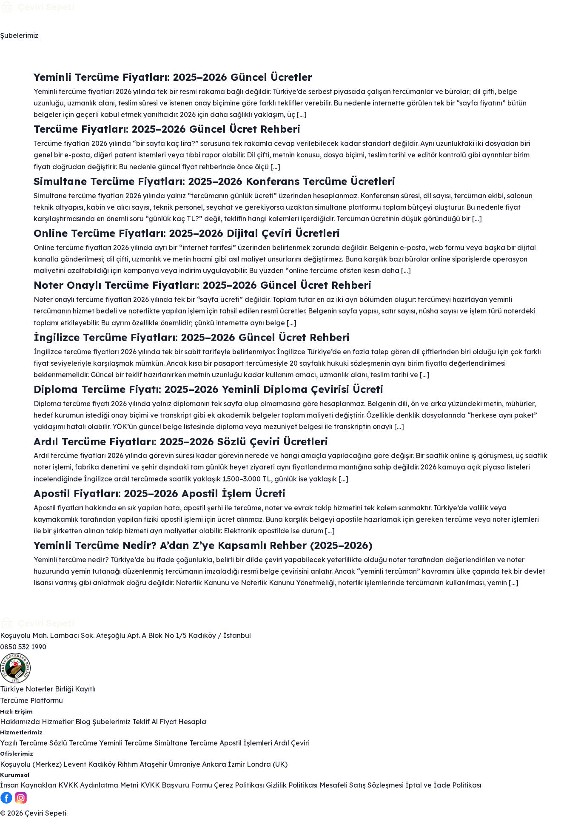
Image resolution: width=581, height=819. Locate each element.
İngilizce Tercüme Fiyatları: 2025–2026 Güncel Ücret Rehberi (192, 337)
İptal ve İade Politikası (443, 785)
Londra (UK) (267, 764)
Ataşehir (153, 764)
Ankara (214, 764)
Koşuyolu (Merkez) (31, 764)
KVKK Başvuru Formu (176, 785)
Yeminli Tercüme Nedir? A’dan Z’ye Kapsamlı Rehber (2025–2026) (203, 545)
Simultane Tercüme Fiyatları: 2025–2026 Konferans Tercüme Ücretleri (214, 181)
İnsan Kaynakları (28, 785)
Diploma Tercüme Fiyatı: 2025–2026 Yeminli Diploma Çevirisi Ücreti (208, 389)
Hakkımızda (243, 21)
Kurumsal (167, 21)
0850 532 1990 (23, 647)
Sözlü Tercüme (73, 743)
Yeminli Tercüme (126, 743)
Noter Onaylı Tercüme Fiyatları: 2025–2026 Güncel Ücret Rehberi (202, 285)
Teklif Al (145, 721)
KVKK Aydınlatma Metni (98, 785)
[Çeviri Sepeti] (290, 7)
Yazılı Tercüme (24, 743)
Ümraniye (184, 764)
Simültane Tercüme (186, 743)
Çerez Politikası (239, 785)
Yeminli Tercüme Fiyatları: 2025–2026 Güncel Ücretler (173, 77)
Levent (74, 764)
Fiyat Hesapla (182, 721)
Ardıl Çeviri (292, 743)
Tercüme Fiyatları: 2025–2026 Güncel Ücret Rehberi (167, 128)
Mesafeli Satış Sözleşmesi (361, 785)
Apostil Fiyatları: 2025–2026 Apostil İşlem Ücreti (159, 493)
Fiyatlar (124, 21)
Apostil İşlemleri (245, 743)
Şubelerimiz (19, 35)
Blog (206, 21)
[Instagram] (20, 801)
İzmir (236, 764)
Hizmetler (45, 21)
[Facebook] (6, 801)
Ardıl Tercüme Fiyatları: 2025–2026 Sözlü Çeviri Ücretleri (181, 441)
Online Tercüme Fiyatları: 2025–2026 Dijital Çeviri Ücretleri (187, 233)
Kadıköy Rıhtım (113, 764)
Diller (86, 21)
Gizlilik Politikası (292, 785)
